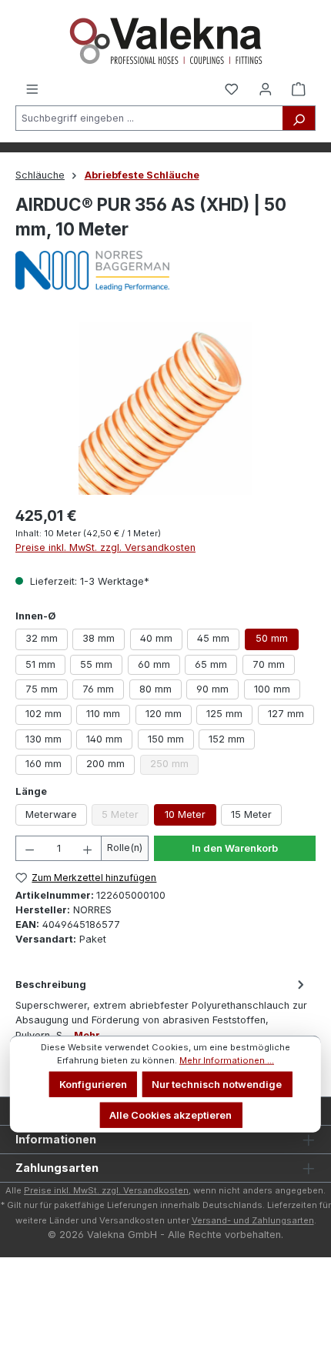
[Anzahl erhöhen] (88, 848)
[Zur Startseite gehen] (165, 40)
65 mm (211, 664)
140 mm (104, 739)
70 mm (268, 664)
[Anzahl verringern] (29, 848)
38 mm (98, 638)
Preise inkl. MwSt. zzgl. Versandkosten (105, 547)
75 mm (41, 689)
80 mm (155, 689)
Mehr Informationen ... (226, 1060)
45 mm (213, 638)
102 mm (43, 713)
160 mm (43, 763)
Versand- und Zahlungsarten (253, 1220)
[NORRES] (165, 271)
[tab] (161, 1009)
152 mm (227, 739)
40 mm (156, 638)
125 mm (224, 713)
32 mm (41, 638)
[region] (165, 408)
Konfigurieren (93, 1084)
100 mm (272, 689)
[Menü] (32, 88)
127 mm (286, 713)
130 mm (43, 739)
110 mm (103, 713)
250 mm (174, 766)
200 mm (105, 763)
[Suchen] (299, 118)
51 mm (40, 664)
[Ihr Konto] (266, 88)
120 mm (163, 713)
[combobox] (149, 118)
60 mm (154, 664)
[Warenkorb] (299, 88)
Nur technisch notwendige (217, 1084)
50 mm (272, 638)
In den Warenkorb (235, 848)
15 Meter (251, 814)
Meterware (51, 814)
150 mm (166, 739)
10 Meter (185, 814)
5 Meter (125, 817)
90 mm (212, 689)
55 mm (96, 664)
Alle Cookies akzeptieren (170, 1114)
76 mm (98, 689)
